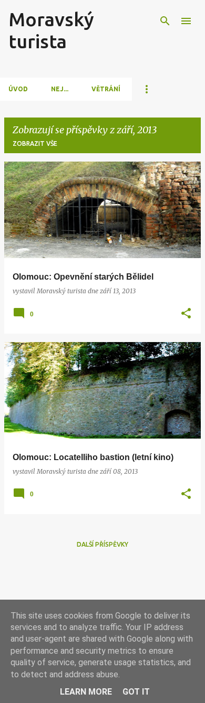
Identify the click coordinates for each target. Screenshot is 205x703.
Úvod (18, 89)
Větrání (105, 89)
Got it (136, 692)
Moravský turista (51, 30)
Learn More (86, 692)
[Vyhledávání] (165, 21)
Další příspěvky (102, 544)
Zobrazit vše (35, 143)
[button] (186, 314)
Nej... (59, 89)
